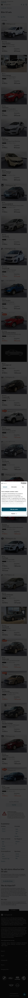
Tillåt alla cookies (14, 509)
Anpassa (13, 513)
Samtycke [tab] (5, 486)
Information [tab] (14, 486)
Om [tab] (23, 486)
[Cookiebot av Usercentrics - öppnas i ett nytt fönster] (21, 483)
